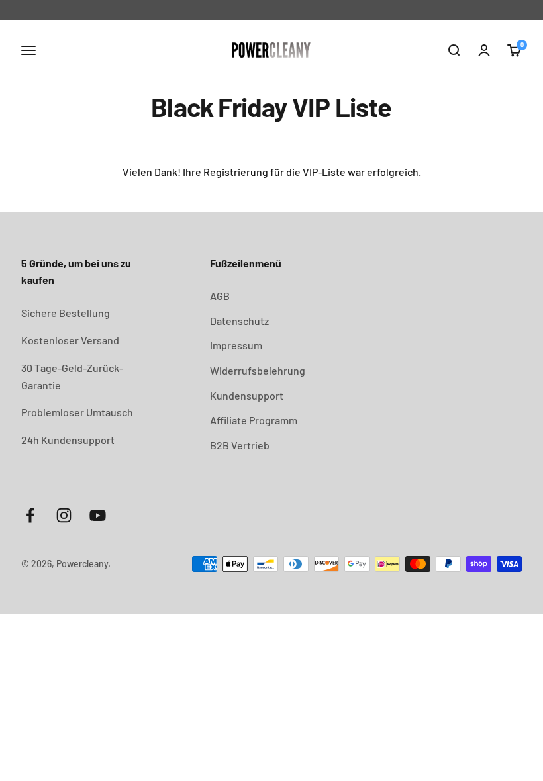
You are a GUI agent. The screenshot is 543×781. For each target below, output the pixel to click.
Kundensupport (246, 395)
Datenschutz (239, 320)
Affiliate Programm (253, 420)
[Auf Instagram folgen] (64, 515)
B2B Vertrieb (240, 445)
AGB (220, 295)
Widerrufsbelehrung (257, 370)
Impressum (236, 345)
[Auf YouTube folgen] (98, 515)
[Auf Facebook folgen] (30, 515)
